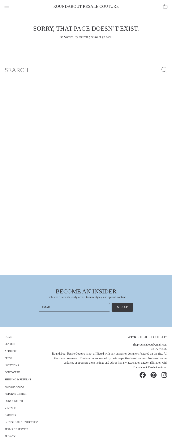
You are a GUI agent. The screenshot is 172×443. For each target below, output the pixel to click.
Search (10, 344)
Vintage (10, 408)
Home (8, 337)
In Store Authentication (22, 422)
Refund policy (15, 386)
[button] (7, 6)
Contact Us (12, 372)
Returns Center (15, 394)
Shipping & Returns (18, 379)
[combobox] (86, 69)
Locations (12, 365)
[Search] (164, 70)
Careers (10, 415)
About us (11, 351)
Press (8, 358)
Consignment (14, 401)
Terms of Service (16, 429)
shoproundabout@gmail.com (150, 344)
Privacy (10, 436)
